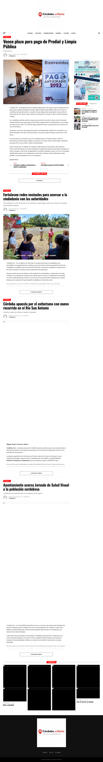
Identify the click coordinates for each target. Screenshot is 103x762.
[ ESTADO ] (73, 33)
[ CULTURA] (66, 33)
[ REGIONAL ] (58, 33)
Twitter (51, 752)
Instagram (57, 752)
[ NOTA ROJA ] (38, 33)
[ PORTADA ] (30, 33)
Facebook (45, 752)
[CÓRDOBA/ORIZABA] (48, 33)
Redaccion (12, 56)
